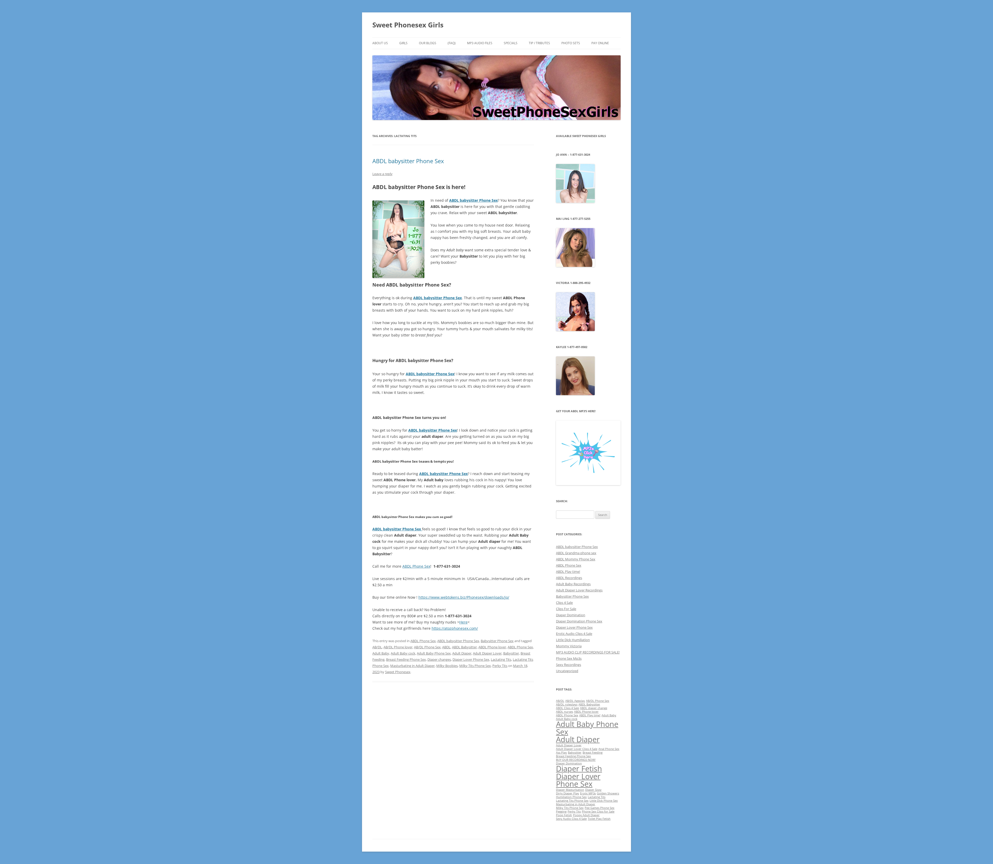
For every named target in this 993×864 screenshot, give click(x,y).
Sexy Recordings (568, 664)
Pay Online (600, 43)
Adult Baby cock (403, 653)
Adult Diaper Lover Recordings (579, 590)
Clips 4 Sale (564, 602)
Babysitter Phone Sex (497, 640)
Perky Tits (499, 665)
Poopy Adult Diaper (586, 815)
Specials (510, 43)
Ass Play (561, 752)
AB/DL (377, 647)
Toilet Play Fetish (599, 819)
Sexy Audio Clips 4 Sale (571, 819)
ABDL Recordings (569, 577)
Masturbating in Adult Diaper (412, 665)
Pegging (561, 811)
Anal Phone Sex (608, 749)
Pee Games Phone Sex (599, 808)
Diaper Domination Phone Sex (579, 621)
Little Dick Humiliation (573, 639)
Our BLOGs (427, 43)
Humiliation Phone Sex (571, 797)
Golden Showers (608, 793)
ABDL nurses (564, 711)
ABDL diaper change (593, 708)
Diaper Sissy (593, 790)
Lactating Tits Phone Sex (572, 800)
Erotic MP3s (588, 793)
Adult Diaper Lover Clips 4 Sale (576, 749)
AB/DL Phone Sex (427, 647)
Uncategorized (567, 670)
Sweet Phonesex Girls (407, 24)
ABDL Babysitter (464, 647)
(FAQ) (452, 43)
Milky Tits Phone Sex (475, 665)
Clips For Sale (566, 608)
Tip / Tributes (539, 43)
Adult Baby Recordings (573, 584)
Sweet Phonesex (397, 672)
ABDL (446, 647)
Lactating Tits (501, 659)
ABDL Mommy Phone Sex (575, 559)
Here (463, 622)
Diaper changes (439, 659)
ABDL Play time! (568, 571)
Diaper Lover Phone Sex (471, 659)
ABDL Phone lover (492, 647)
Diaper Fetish (579, 768)
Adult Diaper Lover (487, 653)
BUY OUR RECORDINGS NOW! (576, 760)
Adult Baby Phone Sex (434, 653)
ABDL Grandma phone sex (576, 553)
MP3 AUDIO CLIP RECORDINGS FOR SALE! (588, 652)
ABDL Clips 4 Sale (567, 708)
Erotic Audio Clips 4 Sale (574, 633)
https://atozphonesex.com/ (455, 628)
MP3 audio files (479, 43)
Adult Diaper (461, 653)
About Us (380, 43)
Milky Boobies (447, 665)
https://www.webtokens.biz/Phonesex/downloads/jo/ (463, 597)
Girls (403, 43)
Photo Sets (570, 43)
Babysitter (511, 653)
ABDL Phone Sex (416, 566)
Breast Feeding (593, 752)
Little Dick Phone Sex (604, 800)
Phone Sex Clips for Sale (598, 811)
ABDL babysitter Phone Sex (408, 161)
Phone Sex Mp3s (569, 658)
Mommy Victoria (569, 646)
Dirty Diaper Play (567, 793)
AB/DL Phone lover (397, 647)
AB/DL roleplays (566, 704)
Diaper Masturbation (570, 790)
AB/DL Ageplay (575, 701)
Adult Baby (380, 653)
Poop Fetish (564, 815)
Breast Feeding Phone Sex (406, 659)
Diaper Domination (570, 615)
